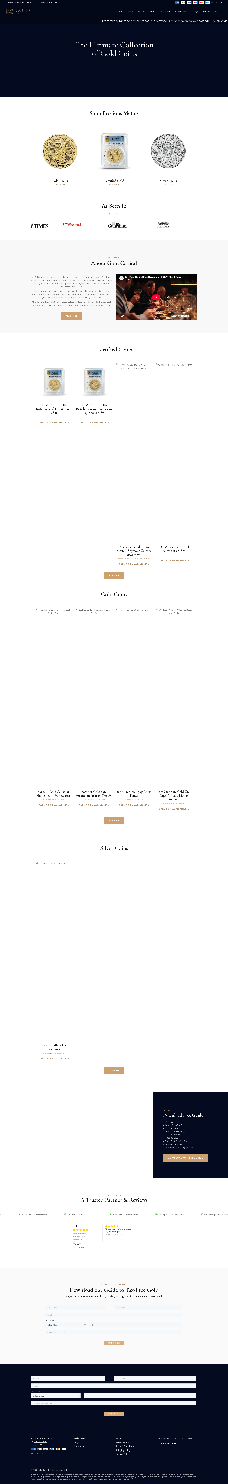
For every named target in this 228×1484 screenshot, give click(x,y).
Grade (54, 416)
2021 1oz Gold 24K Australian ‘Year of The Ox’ (94, 794)
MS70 (58, 416)
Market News (79, 1438)
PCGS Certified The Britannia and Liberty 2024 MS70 (54, 409)
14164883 (54, 3)
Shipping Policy (123, 1450)
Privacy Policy (122, 1442)
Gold (51, 416)
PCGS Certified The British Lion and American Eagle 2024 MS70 (94, 409)
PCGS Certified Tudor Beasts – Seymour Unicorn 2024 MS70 (134, 551)
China (125, 799)
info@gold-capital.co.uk (15, 3)
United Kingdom (66, 416)
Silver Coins (54, 1053)
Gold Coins (57, 799)
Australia (85, 799)
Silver (48, 1053)
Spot (61, 416)
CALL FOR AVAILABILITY (54, 422)
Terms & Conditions (125, 1446)
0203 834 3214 (33, 3)
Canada (45, 799)
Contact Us (78, 1446)
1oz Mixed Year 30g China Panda (134, 794)
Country (47, 416)
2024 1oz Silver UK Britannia (54, 1047)
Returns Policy (122, 1454)
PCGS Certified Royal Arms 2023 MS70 (174, 549)
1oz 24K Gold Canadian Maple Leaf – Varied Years (53, 794)
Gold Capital (43, 1470)
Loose (62, 799)
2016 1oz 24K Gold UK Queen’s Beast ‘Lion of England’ (174, 795)
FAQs (76, 1442)
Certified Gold (41, 416)
